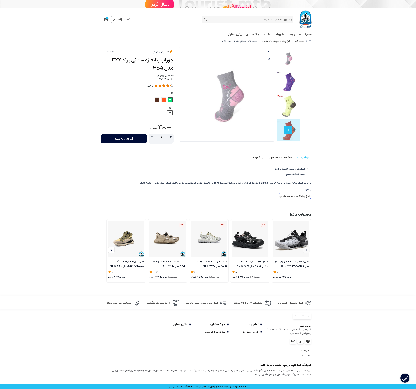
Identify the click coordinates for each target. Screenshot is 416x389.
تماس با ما (280, 34)
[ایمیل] (293, 341)
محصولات (307, 34)
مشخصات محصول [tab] (280, 157)
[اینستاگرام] (308, 341)
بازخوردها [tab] (257, 157)
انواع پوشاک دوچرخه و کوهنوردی (276, 41)
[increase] (171, 137)
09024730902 (304, 355)
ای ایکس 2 (158, 51)
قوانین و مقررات (250, 332)
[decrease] (152, 137)
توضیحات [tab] (303, 157)
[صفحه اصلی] (310, 41)
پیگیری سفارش (235, 34)
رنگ (172, 93)
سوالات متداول (253, 34)
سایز (171, 107)
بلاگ (269, 34)
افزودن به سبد (124, 138)
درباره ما (292, 34)
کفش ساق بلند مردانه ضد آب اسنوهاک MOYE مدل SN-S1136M (127, 264)
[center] (205, 19)
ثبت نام (117, 20)
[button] (111, 250)
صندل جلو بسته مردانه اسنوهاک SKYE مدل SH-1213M (169, 264)
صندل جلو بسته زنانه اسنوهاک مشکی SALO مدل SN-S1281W (252, 264)
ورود (124, 20)
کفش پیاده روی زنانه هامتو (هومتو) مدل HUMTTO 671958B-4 (292, 264)
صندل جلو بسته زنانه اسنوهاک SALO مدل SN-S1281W (211, 264)
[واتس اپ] (300, 341)
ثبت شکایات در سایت (215, 332)
